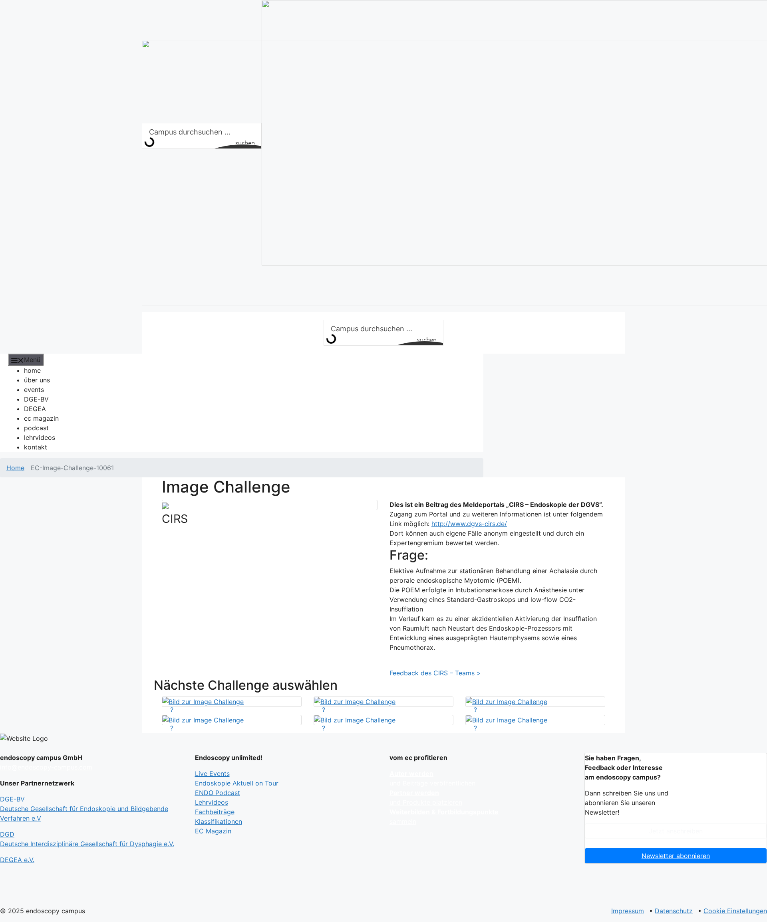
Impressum (627, 911)
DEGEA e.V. (17, 860)
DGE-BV (36, 399)
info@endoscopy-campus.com (46, 767)
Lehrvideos (211, 802)
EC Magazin (213, 831)
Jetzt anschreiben (676, 831)
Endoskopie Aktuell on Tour (236, 783)
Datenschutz (674, 911)
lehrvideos (39, 437)
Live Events (212, 774)
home (32, 370)
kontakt (35, 447)
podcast (36, 428)
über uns (37, 380)
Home (15, 468)
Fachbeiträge (214, 812)
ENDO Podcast (217, 793)
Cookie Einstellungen (735, 911)
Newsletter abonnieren (676, 856)
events (34, 390)
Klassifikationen (218, 821)
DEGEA (35, 409)
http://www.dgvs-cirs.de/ (469, 524)
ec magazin (41, 418)
